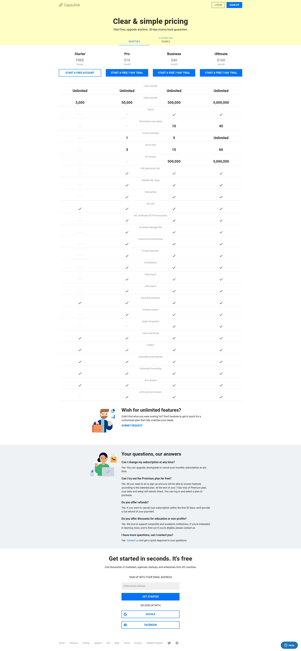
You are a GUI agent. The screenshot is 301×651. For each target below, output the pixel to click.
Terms (127, 643)
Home (62, 643)
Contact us (133, 540)
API (108, 643)
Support (98, 643)
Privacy (138, 643)
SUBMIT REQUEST (132, 425)
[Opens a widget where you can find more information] (289, 645)
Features (73, 643)
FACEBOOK (150, 624)
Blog (117, 643)
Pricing (86, 643)
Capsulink (69, 5)
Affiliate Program (154, 643)
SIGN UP (234, 4)
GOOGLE (150, 614)
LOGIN (218, 4)
